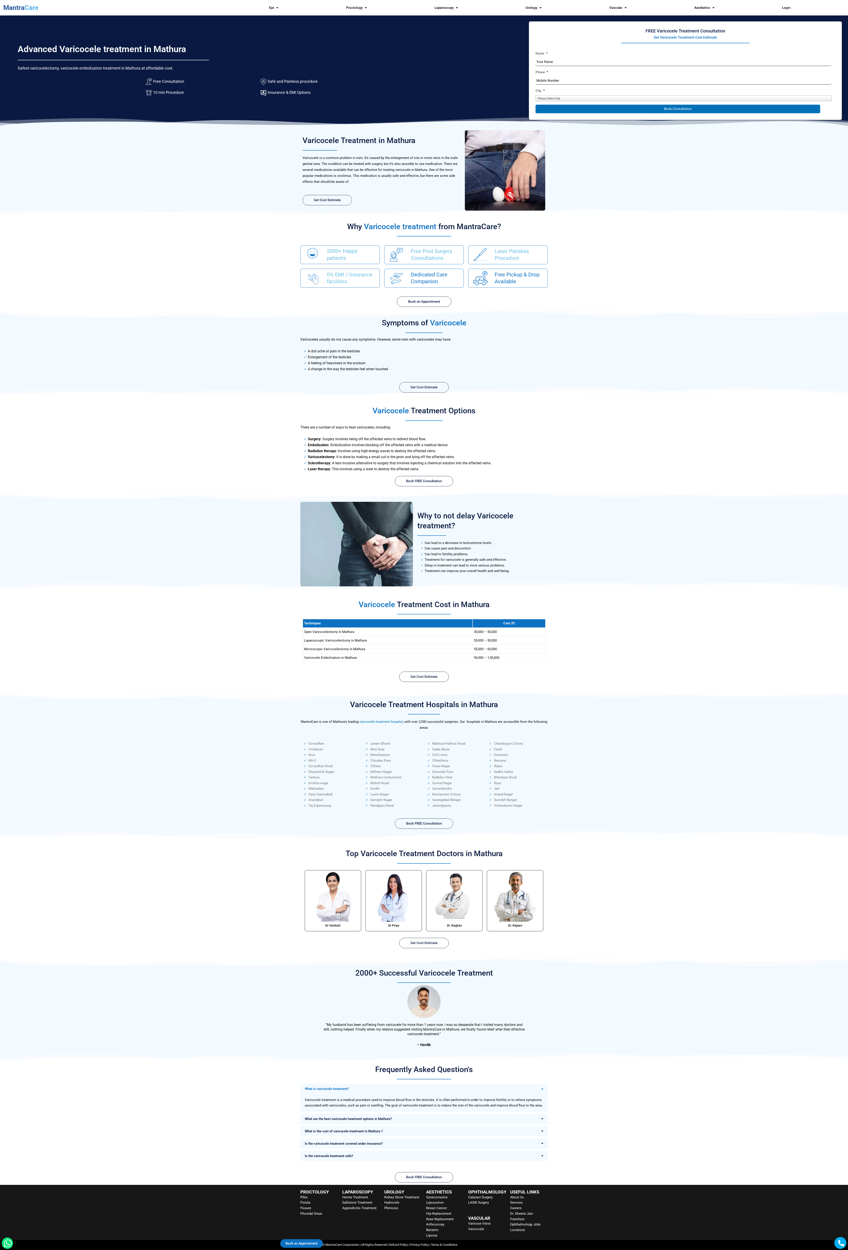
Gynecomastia (436, 1197)
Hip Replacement (438, 1214)
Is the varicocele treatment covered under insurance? (344, 1144)
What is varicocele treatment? (327, 1089)
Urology (531, 8)
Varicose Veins (479, 1223)
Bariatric (432, 1230)
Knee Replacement (440, 1219)
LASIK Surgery (478, 1203)
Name (542, 53)
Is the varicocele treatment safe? (329, 1156)
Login (786, 8)
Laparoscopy (444, 8)
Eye (271, 8)
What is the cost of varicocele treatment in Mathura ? (344, 1131)
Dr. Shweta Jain (521, 1214)
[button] (424, 1089)
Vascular (615, 8)
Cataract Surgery (480, 1197)
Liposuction (435, 1203)
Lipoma (431, 1235)
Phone (542, 72)
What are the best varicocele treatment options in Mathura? (348, 1119)
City (540, 91)
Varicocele (476, 1229)
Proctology (354, 8)
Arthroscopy (435, 1224)
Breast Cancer (436, 1208)
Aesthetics (702, 8)
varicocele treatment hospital (381, 722)
